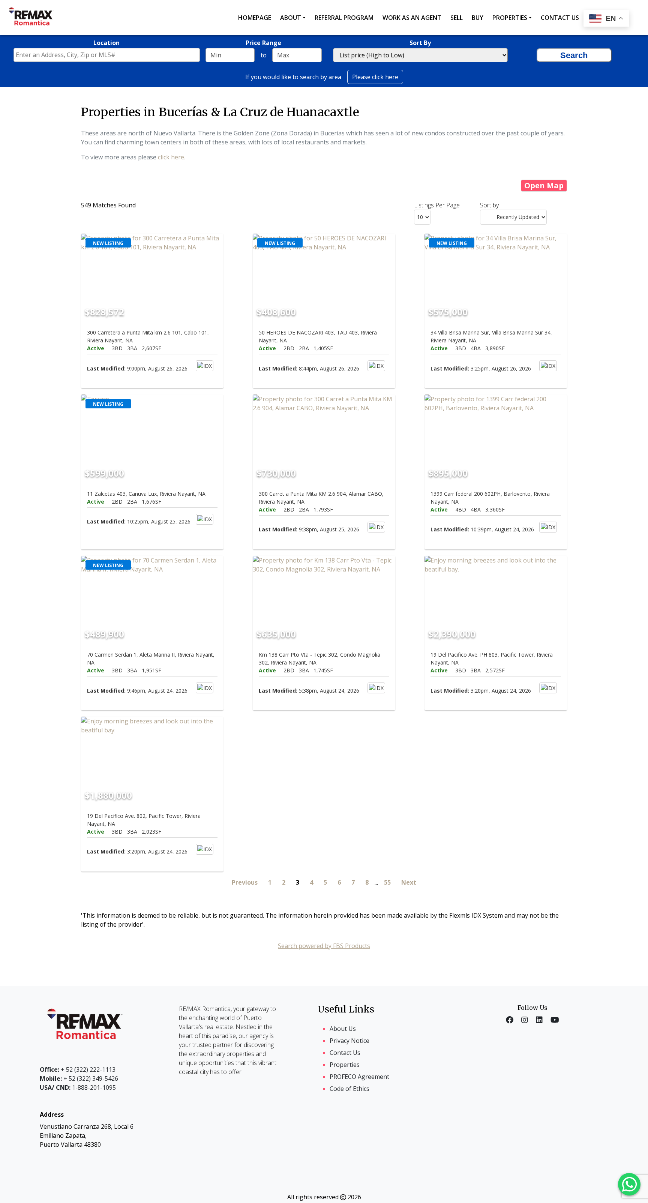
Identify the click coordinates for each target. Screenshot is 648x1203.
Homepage (254, 18)
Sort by (489, 205)
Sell (456, 18)
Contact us (560, 18)
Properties (509, 18)
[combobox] (107, 55)
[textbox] (108, 54)
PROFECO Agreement (359, 1076)
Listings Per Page (437, 205)
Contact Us (345, 1052)
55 (387, 882)
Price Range (263, 43)
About (290, 18)
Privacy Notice (349, 1040)
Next (408, 882)
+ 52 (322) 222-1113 (78, 1069)
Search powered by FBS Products (324, 946)
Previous (245, 882)
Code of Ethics (349, 1088)
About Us (343, 1028)
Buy (477, 18)
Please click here (375, 77)
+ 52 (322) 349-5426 (79, 1078)
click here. (171, 157)
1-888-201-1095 (78, 1087)
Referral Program (344, 18)
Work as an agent (411, 18)
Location (106, 43)
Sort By (420, 43)
